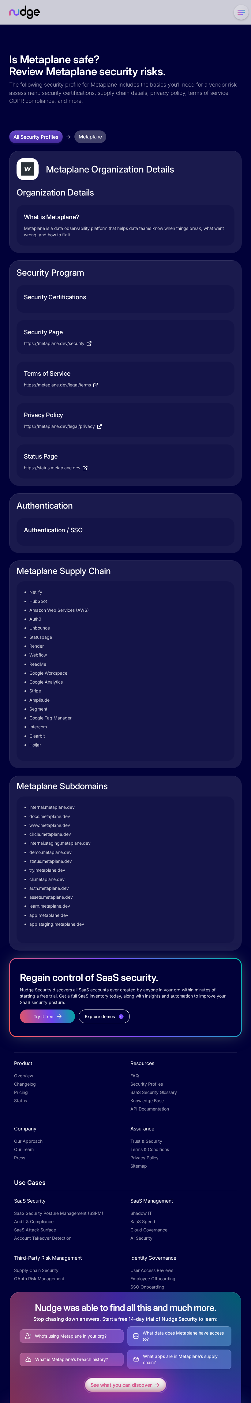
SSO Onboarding (147, 1286)
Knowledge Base (147, 1100)
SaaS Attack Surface (35, 1229)
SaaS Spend (142, 1221)
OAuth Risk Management (39, 1278)
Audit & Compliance (34, 1221)
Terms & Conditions (149, 1149)
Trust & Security (146, 1141)
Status (20, 1100)
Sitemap (138, 1166)
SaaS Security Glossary (153, 1092)
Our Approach (28, 1141)
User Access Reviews (151, 1270)
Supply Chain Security (36, 1270)
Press (19, 1157)
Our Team (24, 1149)
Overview (23, 1075)
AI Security (141, 1238)
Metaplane (90, 137)
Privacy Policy (144, 1157)
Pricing (21, 1092)
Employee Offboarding (152, 1278)
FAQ (134, 1075)
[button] (240, 12)
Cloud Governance (148, 1229)
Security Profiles (146, 1084)
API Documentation (149, 1108)
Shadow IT (141, 1213)
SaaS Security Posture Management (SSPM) (58, 1213)
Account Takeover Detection (42, 1238)
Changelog (25, 1084)
